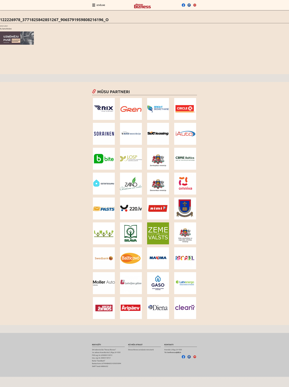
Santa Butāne (7, 29)
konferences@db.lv (174, 352)
